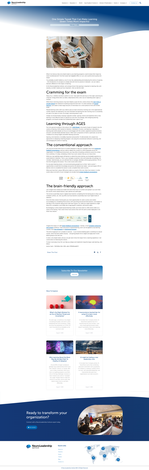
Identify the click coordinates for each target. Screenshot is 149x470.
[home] (16, 3)
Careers (60, 456)
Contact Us (61, 461)
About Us (60, 449)
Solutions (60, 451)
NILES (80, 3)
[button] (65, 3)
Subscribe (74, 274)
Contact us (134, 3)
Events (59, 454)
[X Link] (98, 252)
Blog (59, 459)
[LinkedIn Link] (95, 252)
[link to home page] (39, 447)
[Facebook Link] (101, 252)
